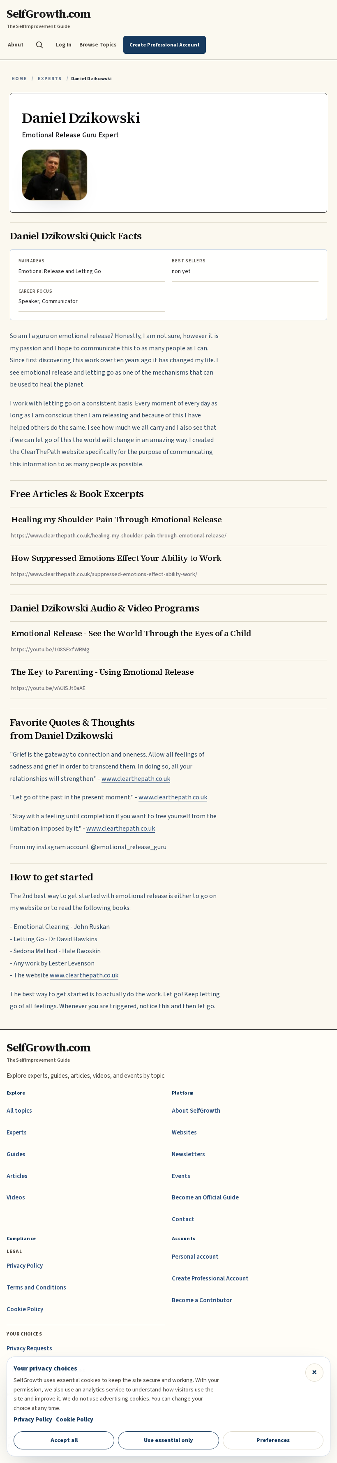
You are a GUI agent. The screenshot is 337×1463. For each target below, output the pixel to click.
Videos (16, 1197)
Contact (183, 1219)
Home (19, 78)
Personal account (195, 1256)
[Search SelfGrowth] (39, 45)
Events (181, 1176)
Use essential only (168, 1440)
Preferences (273, 1440)
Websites (184, 1132)
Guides (16, 1154)
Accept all (64, 1440)
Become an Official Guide (205, 1197)
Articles (17, 1176)
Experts (50, 78)
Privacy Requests (29, 1348)
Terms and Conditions (36, 1287)
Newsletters (188, 1154)
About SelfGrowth (196, 1111)
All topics (19, 1111)
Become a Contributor (202, 1300)
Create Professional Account (210, 1278)
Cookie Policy (25, 1309)
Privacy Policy (25, 1266)
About (15, 45)
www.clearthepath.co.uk (136, 778)
